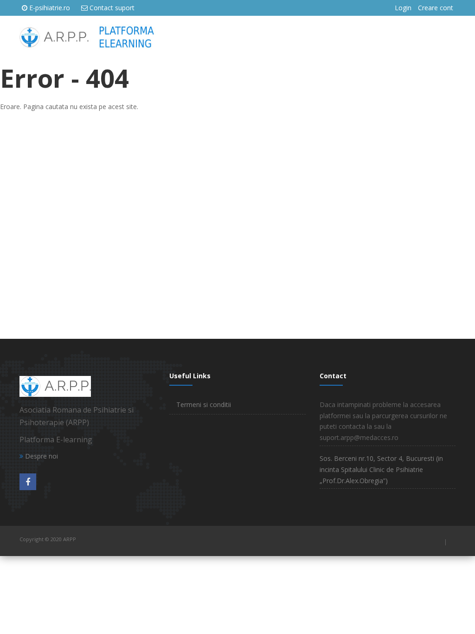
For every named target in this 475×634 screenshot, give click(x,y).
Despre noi (40, 456)
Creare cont (435, 7)
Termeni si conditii (203, 404)
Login (403, 7)
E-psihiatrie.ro (49, 7)
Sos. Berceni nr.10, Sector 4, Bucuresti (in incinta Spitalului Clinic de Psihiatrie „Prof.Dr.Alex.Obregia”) (381, 469)
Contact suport (112, 7)
